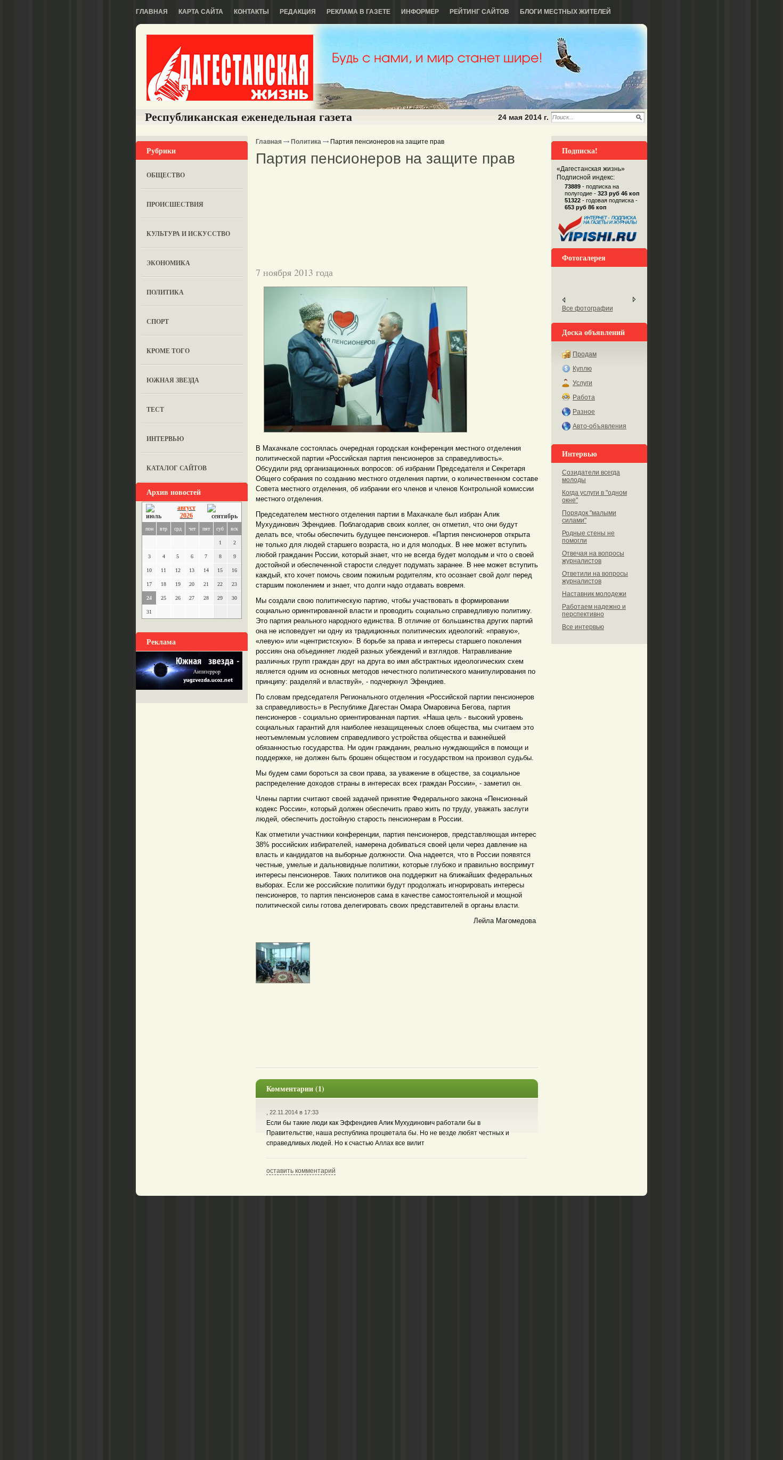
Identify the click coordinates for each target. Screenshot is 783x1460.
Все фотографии (587, 308)
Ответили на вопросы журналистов (595, 577)
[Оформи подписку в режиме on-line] (598, 242)
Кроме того (168, 350)
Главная (152, 11)
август (186, 507)
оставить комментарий (301, 1170)
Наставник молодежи (594, 594)
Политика (165, 292)
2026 (186, 515)
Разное (584, 411)
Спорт (157, 321)
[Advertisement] (380, 186)
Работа (584, 397)
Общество (165, 175)
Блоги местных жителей (565, 11)
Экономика (168, 262)
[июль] (155, 512)
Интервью (165, 438)
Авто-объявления (599, 426)
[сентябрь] (222, 512)
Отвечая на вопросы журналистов (593, 557)
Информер (420, 11)
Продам (585, 354)
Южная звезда (172, 380)
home (229, 68)
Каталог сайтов (176, 467)
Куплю (582, 368)
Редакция (298, 11)
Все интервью (583, 627)
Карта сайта (200, 11)
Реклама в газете (358, 11)
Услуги (582, 383)
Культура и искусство (188, 233)
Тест (155, 409)
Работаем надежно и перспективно (594, 610)
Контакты (251, 11)
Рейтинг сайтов (479, 11)
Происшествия (174, 204)
